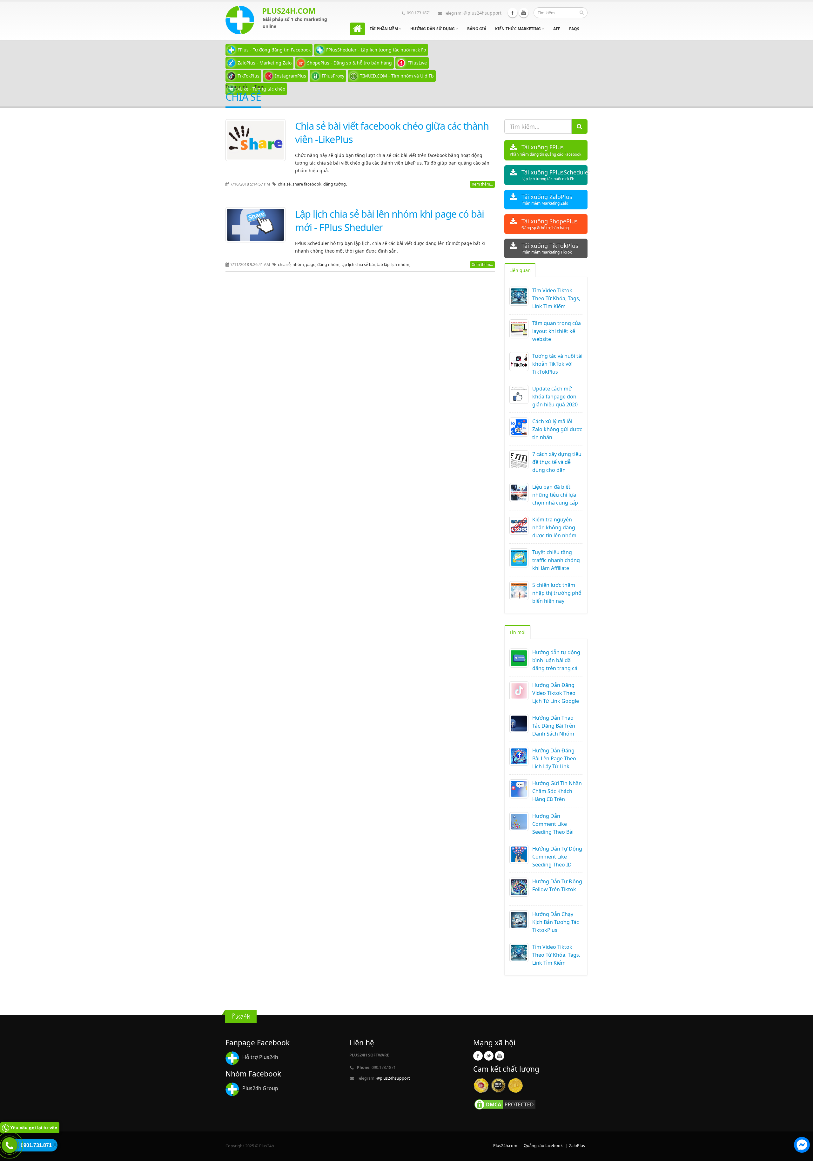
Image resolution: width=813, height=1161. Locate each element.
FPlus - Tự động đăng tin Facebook (274, 50)
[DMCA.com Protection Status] (505, 1104)
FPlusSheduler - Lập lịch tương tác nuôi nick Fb (376, 50)
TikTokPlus (248, 76)
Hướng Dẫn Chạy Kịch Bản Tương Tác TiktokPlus (555, 922)
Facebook (512, 12)
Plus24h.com (505, 1145)
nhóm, (299, 264)
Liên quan (520, 270)
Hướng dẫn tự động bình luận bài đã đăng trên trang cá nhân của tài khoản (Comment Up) (556, 668)
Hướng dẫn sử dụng (433, 28)
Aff (556, 28)
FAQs (574, 28)
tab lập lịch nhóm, (393, 264)
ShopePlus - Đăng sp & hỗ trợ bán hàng (349, 63)
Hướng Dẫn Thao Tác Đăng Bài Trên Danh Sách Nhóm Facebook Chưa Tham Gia (553, 733)
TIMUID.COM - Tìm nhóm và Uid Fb (397, 76)
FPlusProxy (333, 76)
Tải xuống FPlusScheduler (554, 174)
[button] (802, 1146)
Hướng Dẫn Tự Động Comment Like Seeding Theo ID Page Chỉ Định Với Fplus (557, 864)
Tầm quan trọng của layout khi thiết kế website (556, 331)
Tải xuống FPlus (545, 150)
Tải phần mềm (384, 28)
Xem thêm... (482, 184)
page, (311, 264)
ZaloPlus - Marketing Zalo (265, 63)
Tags (259, 87)
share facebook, (307, 184)
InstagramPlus (290, 76)
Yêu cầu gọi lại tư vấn (33, 1127)
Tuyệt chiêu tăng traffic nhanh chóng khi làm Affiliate (556, 560)
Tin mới (517, 632)
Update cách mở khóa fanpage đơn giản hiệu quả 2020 (555, 396)
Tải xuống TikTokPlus (549, 248)
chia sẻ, (285, 184)
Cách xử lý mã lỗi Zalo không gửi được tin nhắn (557, 429)
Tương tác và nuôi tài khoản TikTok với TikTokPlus (557, 363)
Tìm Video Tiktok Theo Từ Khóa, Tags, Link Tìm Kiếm (556, 298)
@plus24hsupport (482, 13)
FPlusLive (417, 63)
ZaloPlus (577, 1145)
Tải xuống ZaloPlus (546, 199)
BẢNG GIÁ (476, 28)
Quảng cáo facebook (543, 1145)
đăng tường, (335, 184)
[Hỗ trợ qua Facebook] (802, 1146)
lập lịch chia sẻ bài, (359, 264)
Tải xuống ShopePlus (549, 223)
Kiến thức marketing (518, 28)
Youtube (523, 12)
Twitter (489, 1056)
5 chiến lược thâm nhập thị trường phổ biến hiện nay (556, 592)
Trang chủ (236, 87)
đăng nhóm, (329, 264)
